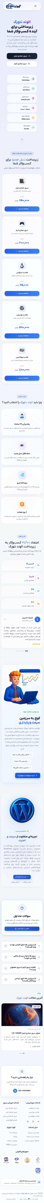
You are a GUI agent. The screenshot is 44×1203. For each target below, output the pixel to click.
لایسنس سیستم (33, 1133)
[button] (23, 1053)
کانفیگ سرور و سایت (32, 1141)
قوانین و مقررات (10, 1199)
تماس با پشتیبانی (23, 929)
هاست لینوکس (34, 1108)
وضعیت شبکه (12, 1141)
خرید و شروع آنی (20, 877)
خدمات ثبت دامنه (33, 1137)
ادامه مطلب (36, 1047)
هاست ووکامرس (33, 1116)
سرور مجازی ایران (11, 1108)
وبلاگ (15, 1137)
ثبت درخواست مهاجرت (26, 775)
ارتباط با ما (13, 1133)
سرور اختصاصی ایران (10, 1116)
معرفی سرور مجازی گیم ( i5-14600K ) (26, 1033)
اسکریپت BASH (11, 1145)
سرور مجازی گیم (11, 1112)
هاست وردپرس (34, 1112)
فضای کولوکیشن (11, 1120)
